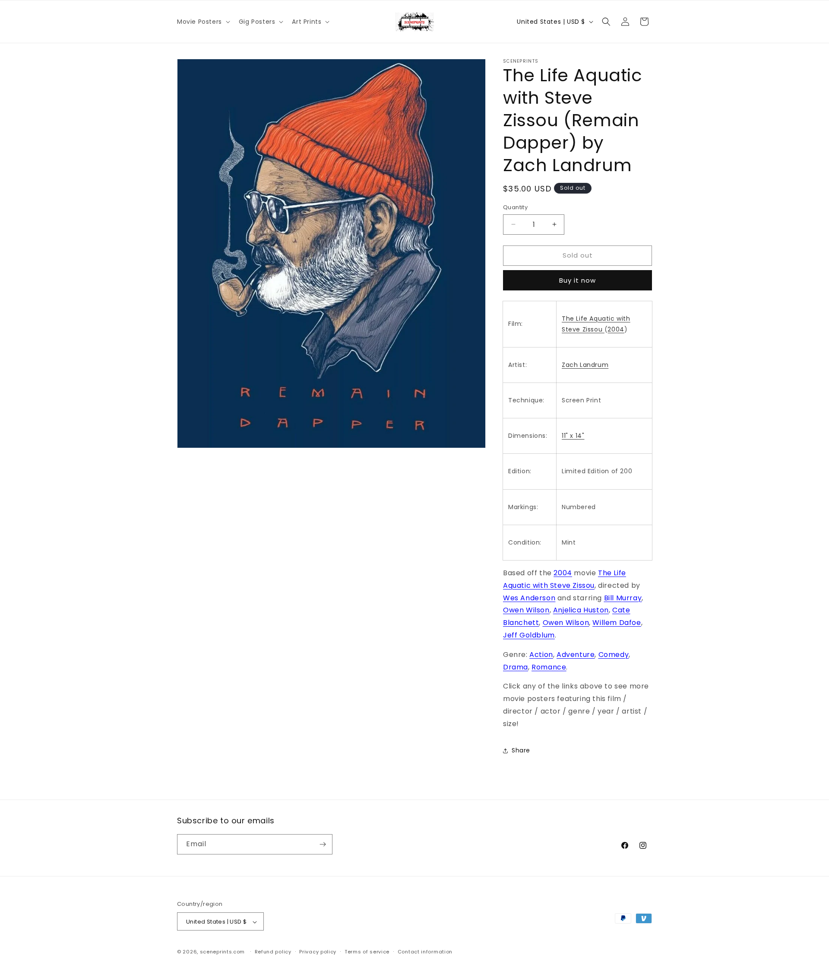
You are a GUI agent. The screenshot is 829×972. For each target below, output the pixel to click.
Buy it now (577, 280)
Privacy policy (317, 951)
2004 (616, 329)
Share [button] (521, 750)
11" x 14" (573, 435)
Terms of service (367, 951)
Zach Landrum (585, 364)
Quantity (515, 207)
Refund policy (273, 951)
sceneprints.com (222, 952)
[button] (203, 22)
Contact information (425, 951)
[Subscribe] (322, 844)
